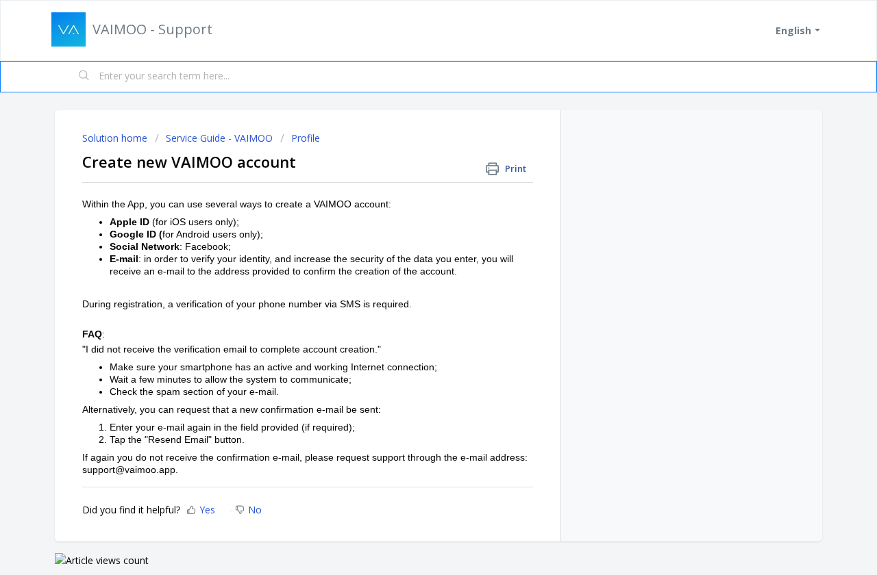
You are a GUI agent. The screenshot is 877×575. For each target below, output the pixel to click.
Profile (305, 137)
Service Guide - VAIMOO (219, 137)
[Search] (84, 76)
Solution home (116, 137)
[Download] (413, 104)
